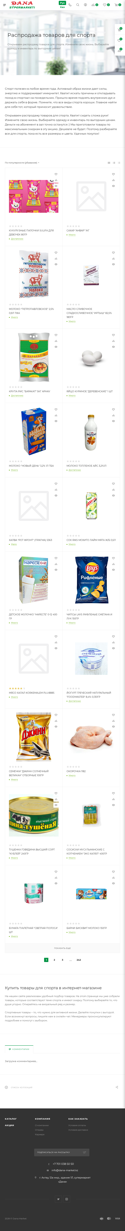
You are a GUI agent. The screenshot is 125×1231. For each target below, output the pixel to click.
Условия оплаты (77, 1125)
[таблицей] (119, 162)
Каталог (11, 1118)
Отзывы (39, 1130)
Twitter (58, 1199)
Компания (42, 1118)
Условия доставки (78, 1130)
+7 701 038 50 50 (63, 1164)
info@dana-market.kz (65, 1170)
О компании (42, 1125)
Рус (62, 2)
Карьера (39, 1134)
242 (79, 959)
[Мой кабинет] (85, 5)
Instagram (66, 1199)
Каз (62, 7)
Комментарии (20, 1049)
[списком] (114, 162)
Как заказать (78, 1118)
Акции (9, 1125)
